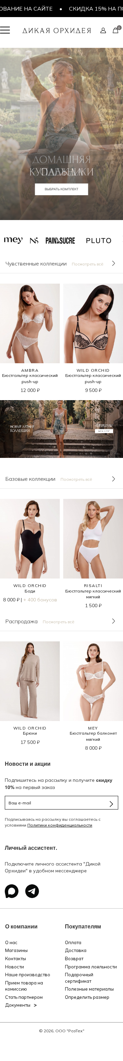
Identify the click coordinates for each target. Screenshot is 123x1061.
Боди (30, 591)
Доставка (75, 950)
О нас (11, 942)
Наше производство (27, 974)
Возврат (74, 958)
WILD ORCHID (93, 370)
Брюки (30, 733)
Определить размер (87, 997)
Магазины (16, 950)
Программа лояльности (91, 966)
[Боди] (30, 539)
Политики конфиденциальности (59, 825)
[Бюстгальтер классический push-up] (30, 323)
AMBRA (30, 370)
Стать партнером (24, 997)
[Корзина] (115, 30)
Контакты (15, 958)
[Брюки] (30, 681)
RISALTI (93, 585)
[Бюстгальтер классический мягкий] (93, 539)
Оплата (73, 942)
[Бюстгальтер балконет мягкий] (93, 681)
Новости (14, 966)
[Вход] (103, 30)
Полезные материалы (89, 989)
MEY (93, 728)
